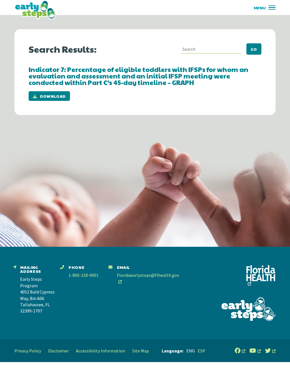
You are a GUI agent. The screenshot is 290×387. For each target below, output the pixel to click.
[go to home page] (35, 9)
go (254, 49)
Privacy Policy (27, 350)
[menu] (272, 7)
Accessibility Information (100, 350)
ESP (201, 350)
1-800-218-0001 (84, 275)
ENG (190, 350)
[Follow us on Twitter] (270, 351)
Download (53, 96)
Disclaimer (58, 350)
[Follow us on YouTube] (255, 351)
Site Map (140, 350)
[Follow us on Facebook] (240, 351)
